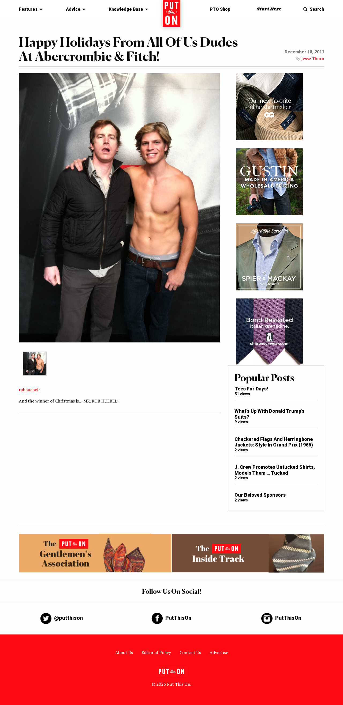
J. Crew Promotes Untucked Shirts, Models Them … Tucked (274, 470)
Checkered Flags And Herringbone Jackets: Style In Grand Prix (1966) (273, 442)
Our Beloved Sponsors (260, 495)
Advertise (219, 652)
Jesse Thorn (312, 58)
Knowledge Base (126, 9)
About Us (124, 652)
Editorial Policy (156, 652)
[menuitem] (29, 9)
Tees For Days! (251, 389)
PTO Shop (220, 9)
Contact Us (190, 652)
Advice (73, 9)
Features (28, 9)
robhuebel (28, 390)
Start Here (269, 9)
